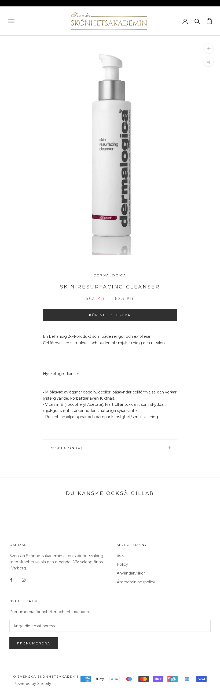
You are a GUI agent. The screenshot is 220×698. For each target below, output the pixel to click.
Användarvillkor (131, 573)
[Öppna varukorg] (209, 21)
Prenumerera (33, 643)
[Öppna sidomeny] (11, 21)
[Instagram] (23, 580)
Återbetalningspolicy (136, 582)
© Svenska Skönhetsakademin (46, 676)
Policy (122, 564)
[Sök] (197, 21)
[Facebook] (11, 580)
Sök (120, 555)
